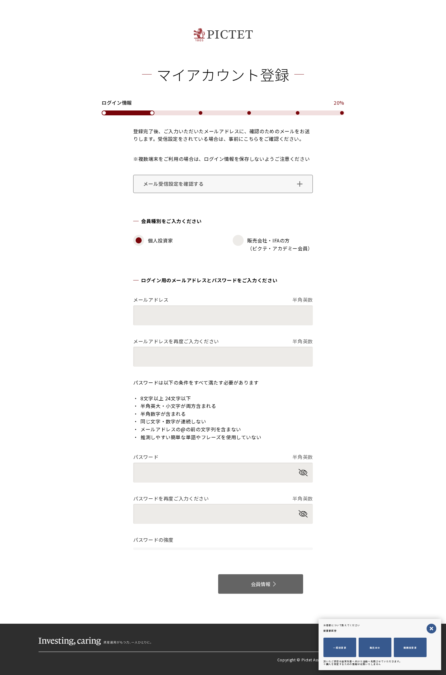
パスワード (223, 456)
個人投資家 (160, 240)
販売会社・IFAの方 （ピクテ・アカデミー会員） (280, 244)
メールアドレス (223, 299)
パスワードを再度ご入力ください (223, 498)
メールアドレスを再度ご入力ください (223, 341)
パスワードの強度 (153, 539)
